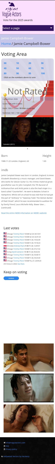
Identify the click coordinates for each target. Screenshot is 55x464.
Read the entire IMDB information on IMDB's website (24, 213)
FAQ (7, 446)
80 (5, 73)
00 (5, 63)
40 (5, 68)
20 (30, 63)
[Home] (11, 18)
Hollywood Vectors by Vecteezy (16, 456)
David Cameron (18, 252)
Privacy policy (11, 449)
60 (30, 68)
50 (17, 68)
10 (17, 63)
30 (42, 63)
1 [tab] (27, 148)
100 (43, 73)
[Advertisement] (27, 311)
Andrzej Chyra (19, 246)
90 (17, 73)
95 (30, 73)
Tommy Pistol (18, 234)
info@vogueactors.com (15, 442)
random (11, 278)
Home (6, 43)
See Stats (21, 264)
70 (42, 68)
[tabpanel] (27, 132)
